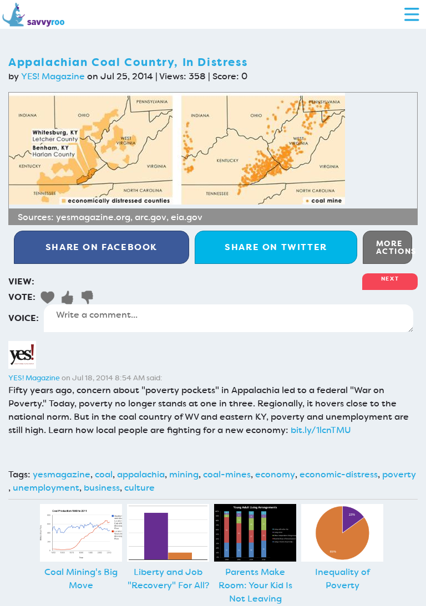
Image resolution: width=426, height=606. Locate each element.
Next (390, 278)
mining (184, 474)
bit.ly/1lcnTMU (321, 430)
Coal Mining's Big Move (81, 578)
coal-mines (227, 474)
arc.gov (150, 217)
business (102, 487)
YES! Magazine (53, 76)
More (394, 247)
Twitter (276, 247)
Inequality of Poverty (342, 578)
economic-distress (339, 474)
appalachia (141, 474)
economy (275, 474)
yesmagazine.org (93, 217)
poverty (399, 474)
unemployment (46, 487)
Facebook (101, 247)
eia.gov (186, 217)
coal (104, 474)
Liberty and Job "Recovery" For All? (168, 578)
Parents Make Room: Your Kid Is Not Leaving (255, 585)
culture (139, 487)
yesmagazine (61, 474)
